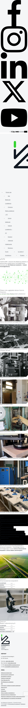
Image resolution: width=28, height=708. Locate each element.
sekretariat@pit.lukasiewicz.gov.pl (12, 664)
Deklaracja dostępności (6, 672)
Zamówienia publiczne (6, 676)
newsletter (21, 131)
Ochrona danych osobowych (7, 674)
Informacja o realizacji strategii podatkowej (10, 685)
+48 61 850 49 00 (12, 663)
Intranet (3, 689)
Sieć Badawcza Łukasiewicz (8, 199)
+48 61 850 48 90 (10, 661)
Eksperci (10, 237)
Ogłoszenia (3, 691)
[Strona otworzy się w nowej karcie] (11, 131)
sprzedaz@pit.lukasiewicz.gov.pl (11, 666)
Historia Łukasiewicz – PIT (8, 229)
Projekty (22, 255)
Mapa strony (4, 687)
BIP (2, 683)
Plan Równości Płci (5, 680)
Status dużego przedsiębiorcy (8, 692)
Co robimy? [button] (21, 251)
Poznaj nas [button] (8, 192)
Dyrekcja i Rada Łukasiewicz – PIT (9, 210)
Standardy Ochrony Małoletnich (8, 694)
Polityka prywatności (6, 678)
